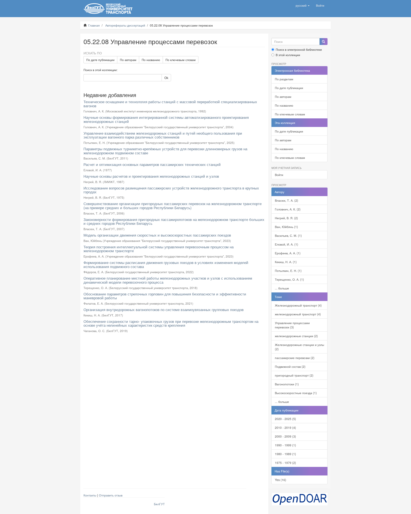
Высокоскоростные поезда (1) (296, 393)
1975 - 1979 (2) (285, 462)
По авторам (128, 60)
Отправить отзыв (110, 495)
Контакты (89, 495)
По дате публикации (100, 60)
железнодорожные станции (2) (296, 336)
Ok (166, 78)
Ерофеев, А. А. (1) (288, 253)
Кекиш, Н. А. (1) (286, 262)
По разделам (284, 79)
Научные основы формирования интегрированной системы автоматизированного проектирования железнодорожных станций (166, 119)
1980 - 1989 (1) (285, 454)
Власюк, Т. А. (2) (286, 200)
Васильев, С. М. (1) (288, 235)
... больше (282, 288)
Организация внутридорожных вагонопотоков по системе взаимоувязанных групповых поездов (163, 309)
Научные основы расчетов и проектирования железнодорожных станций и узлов (151, 176)
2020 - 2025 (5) (285, 419)
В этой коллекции (288, 55)
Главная (94, 25)
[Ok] (323, 41)
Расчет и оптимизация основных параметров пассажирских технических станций (152, 164)
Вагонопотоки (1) (287, 384)
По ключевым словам (180, 60)
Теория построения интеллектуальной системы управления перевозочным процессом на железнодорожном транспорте (158, 248)
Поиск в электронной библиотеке (299, 49)
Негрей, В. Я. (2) (286, 218)
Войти (279, 175)
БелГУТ (159, 504)
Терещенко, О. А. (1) (289, 279)
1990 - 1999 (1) (285, 445)
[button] (302, 5)
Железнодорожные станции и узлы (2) (299, 347)
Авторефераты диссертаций (125, 25)
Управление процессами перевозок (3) (292, 325)
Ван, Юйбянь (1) (286, 227)
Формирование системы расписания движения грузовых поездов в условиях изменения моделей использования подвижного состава (165, 264)
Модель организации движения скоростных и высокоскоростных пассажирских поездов (157, 235)
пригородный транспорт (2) (294, 375)
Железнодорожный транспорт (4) (298, 305)
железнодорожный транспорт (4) (298, 314)
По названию (151, 60)
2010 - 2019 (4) (285, 427)
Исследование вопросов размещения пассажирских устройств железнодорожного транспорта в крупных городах (171, 190)
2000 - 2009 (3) (285, 436)
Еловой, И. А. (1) (286, 244)
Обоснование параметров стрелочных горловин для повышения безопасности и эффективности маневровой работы (164, 296)
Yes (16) (280, 480)
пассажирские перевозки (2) (294, 358)
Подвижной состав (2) (290, 366)
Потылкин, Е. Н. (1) (288, 270)
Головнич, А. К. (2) (288, 209)
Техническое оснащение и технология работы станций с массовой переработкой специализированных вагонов (170, 103)
